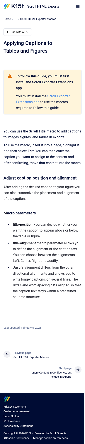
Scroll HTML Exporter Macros (38, 19)
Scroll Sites (56, 433)
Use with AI (18, 32)
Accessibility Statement (18, 426)
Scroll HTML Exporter (44, 6)
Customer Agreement (16, 411)
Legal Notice (11, 416)
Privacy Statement (14, 406)
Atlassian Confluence (16, 438)
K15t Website (11, 421)
